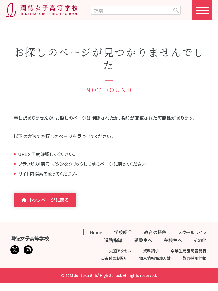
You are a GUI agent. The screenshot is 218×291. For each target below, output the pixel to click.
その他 (200, 240)
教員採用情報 (194, 258)
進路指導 (113, 240)
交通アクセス (120, 250)
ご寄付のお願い (114, 258)
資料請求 (151, 250)
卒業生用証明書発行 (188, 250)
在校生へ (173, 240)
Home (95, 232)
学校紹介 (123, 232)
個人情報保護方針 (155, 258)
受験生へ (143, 240)
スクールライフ (192, 232)
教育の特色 (155, 232)
